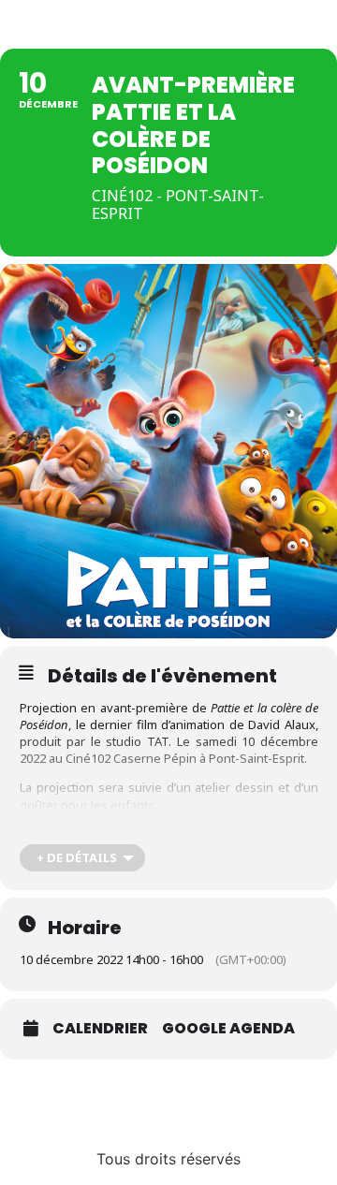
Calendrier (100, 1028)
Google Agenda (228, 1028)
